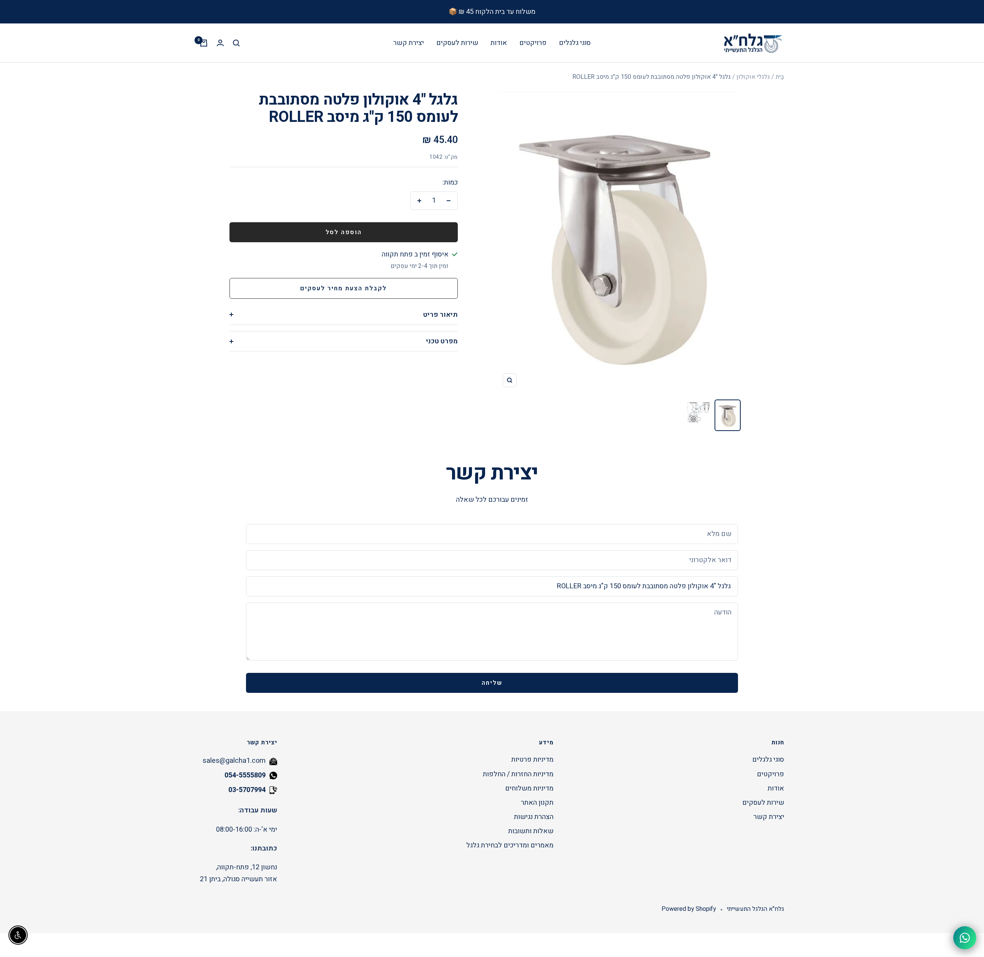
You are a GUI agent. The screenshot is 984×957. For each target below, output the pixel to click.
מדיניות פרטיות (532, 759)
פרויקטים (533, 43)
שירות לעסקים (457, 43)
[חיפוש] (236, 43)
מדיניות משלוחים (529, 788)
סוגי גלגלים (575, 43)
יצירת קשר (408, 43)
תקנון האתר (537, 802)
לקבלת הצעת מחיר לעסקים (343, 288)
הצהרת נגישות (534, 817)
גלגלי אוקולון (753, 77)
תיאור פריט (440, 315)
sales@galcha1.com (234, 761)
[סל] (204, 43)
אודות (498, 43)
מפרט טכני (442, 341)
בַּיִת (780, 77)
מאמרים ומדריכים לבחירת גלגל (510, 845)
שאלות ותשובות (531, 831)
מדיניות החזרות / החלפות (518, 774)
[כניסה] (220, 43)
